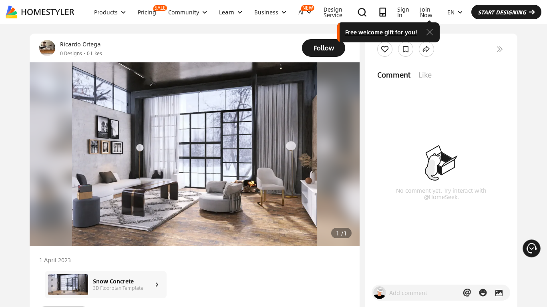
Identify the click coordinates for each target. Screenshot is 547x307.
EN (450, 12)
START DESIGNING (502, 12)
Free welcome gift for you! (381, 32)
